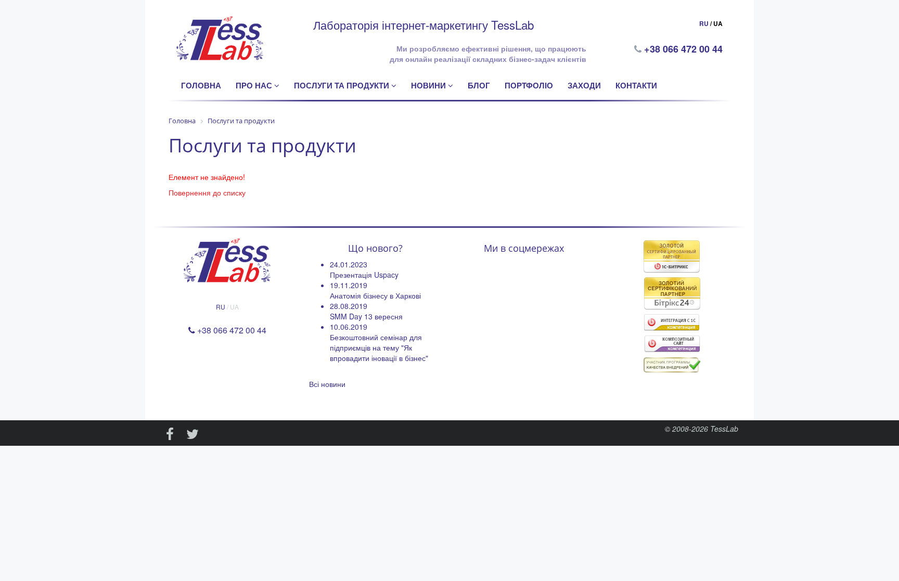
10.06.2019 (348, 326)
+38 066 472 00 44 (684, 49)
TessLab (724, 428)
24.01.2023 (348, 264)
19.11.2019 (348, 285)
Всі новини (327, 384)
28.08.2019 (348, 306)
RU (704, 23)
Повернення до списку (207, 192)
